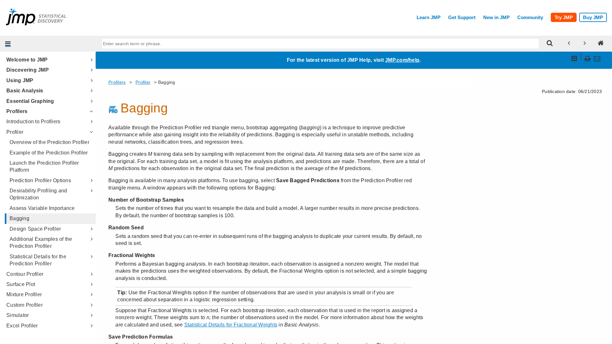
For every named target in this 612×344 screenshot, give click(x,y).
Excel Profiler (22, 325)
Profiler (14, 132)
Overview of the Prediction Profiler (49, 142)
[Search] (550, 44)
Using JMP (19, 80)
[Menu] (8, 44)
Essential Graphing (30, 101)
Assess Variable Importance (42, 208)
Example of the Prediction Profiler (49, 152)
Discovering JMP (27, 70)
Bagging (19, 218)
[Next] (585, 44)
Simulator (17, 315)
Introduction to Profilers (33, 121)
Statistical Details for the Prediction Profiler (38, 260)
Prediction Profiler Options (40, 180)
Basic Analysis (24, 90)
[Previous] (569, 44)
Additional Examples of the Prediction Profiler (41, 242)
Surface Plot (20, 284)
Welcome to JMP (27, 59)
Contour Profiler (24, 274)
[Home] (601, 44)
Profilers (16, 111)
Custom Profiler (24, 305)
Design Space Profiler (35, 229)
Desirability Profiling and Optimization (38, 194)
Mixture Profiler (24, 294)
